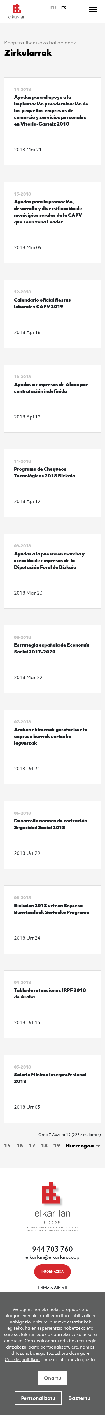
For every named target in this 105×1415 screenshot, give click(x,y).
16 (19, 1145)
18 (44, 1145)
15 (7, 1145)
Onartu (52, 1378)
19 (56, 1145)
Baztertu (79, 1398)
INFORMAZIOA (52, 1271)
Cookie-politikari (22, 1359)
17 (32, 1145)
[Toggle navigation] (93, 9)
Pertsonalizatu (38, 1398)
